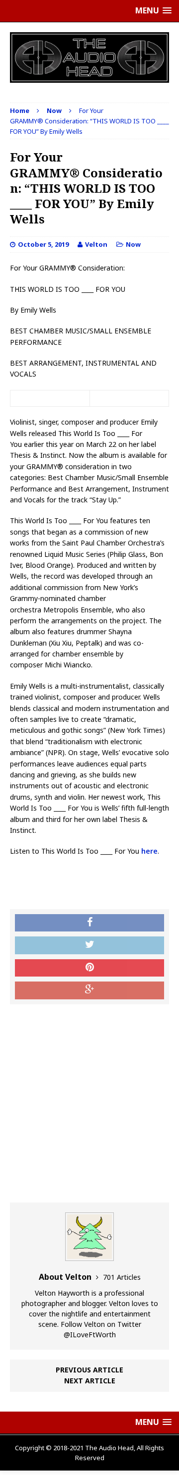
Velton (96, 244)
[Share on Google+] (89, 990)
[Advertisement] (89, 1103)
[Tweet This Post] (89, 945)
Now (133, 244)
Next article (89, 1380)
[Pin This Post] (89, 968)
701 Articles (122, 1277)
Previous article (89, 1369)
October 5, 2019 (43, 244)
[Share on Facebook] (89, 923)
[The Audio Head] (89, 57)
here (149, 851)
